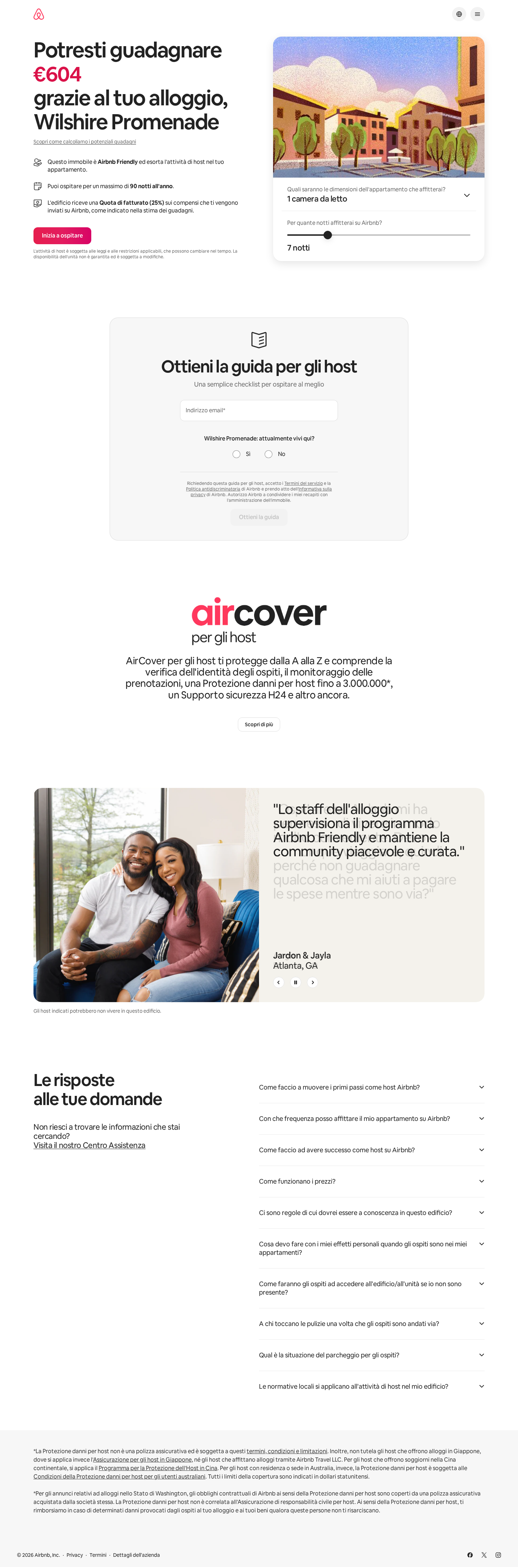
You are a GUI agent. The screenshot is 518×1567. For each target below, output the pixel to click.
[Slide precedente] (278, 982)
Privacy (75, 1555)
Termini (98, 1555)
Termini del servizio (303, 483)
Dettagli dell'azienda (136, 1555)
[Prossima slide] (312, 982)
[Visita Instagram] (498, 1555)
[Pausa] (295, 982)
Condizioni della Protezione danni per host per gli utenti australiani (119, 1476)
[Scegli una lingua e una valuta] (459, 14)
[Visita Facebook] (470, 1555)
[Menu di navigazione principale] (477, 14)
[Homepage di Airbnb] (38, 14)
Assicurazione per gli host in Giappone (142, 1459)
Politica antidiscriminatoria (213, 489)
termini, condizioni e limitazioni (287, 1451)
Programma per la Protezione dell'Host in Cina (158, 1468)
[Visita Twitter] (484, 1555)
